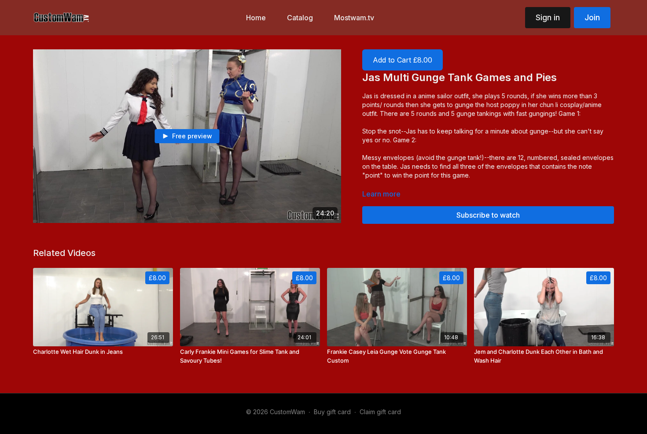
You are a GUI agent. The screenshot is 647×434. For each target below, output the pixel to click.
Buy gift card (332, 411)
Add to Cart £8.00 (402, 60)
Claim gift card (380, 411)
